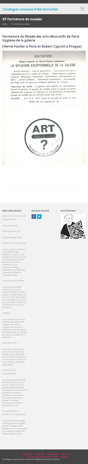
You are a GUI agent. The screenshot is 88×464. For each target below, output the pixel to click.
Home (4, 24)
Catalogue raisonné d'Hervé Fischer (30, 9)
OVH (20, 237)
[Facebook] (34, 216)
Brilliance (38, 459)
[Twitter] (39, 216)
